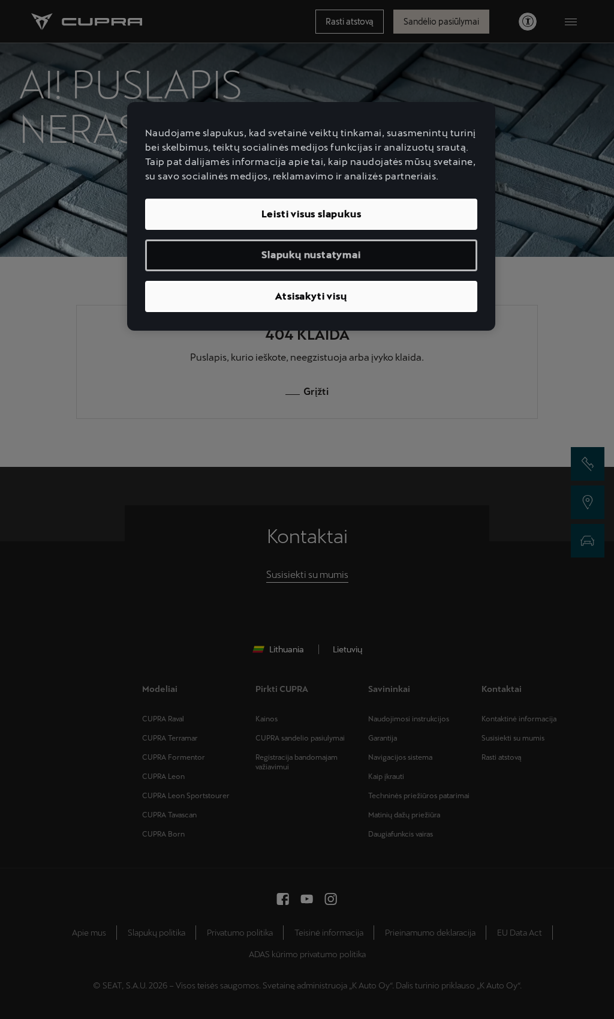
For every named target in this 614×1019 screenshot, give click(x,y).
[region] (311, 216)
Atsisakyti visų (311, 296)
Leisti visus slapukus (311, 214)
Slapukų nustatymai (310, 254)
